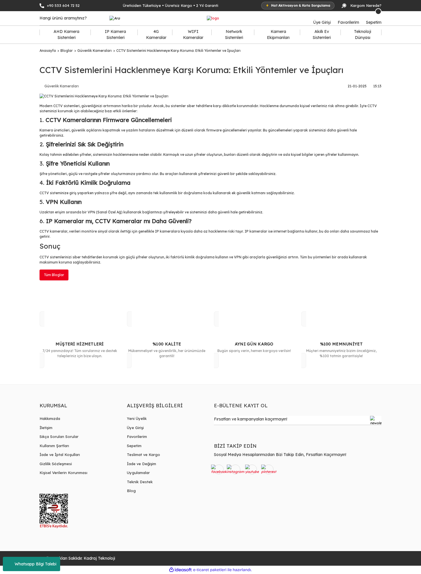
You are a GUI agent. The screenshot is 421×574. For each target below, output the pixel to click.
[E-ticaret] (210, 569)
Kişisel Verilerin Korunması (63, 472)
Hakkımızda (50, 418)
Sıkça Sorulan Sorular (59, 436)
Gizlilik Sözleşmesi (56, 463)
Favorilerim (137, 436)
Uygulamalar (138, 472)
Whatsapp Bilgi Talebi (35, 564)
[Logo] (213, 18)
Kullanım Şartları (54, 445)
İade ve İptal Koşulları (60, 454)
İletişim (46, 427)
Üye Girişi (135, 427)
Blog (131, 490)
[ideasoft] (180, 570)
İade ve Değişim (141, 463)
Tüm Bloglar (54, 275)
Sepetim (134, 445)
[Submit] (375, 420)
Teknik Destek (140, 481)
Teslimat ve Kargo (143, 454)
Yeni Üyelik (137, 418)
